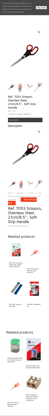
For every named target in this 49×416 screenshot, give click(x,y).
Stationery (27, 114)
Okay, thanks (41, 7)
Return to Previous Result (22, 201)
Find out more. (19, 12)
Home (10, 193)
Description (14, 120)
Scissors (20, 114)
